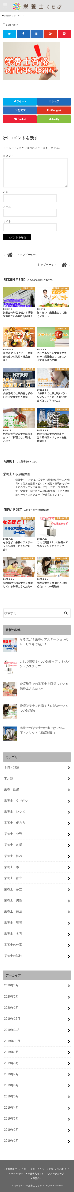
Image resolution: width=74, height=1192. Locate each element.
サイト (7, 221)
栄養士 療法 (13, 911)
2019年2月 (11, 1129)
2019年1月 (11, 1140)
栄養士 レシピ (14, 811)
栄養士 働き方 (14, 822)
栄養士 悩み (13, 856)
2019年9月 (11, 1052)
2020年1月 (11, 1007)
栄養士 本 (11, 867)
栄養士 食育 (13, 933)
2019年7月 (11, 1074)
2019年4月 (11, 1107)
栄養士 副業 (13, 844)
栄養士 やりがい (16, 800)
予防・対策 (11, 767)
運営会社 (37, 1178)
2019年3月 (11, 1118)
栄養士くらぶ (35, 1185)
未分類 (8, 778)
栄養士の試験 (13, 955)
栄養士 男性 (13, 900)
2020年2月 (11, 996)
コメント (8, 155)
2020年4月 (11, 985)
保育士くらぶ (37, 1169)
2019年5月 (11, 1096)
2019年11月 (12, 1029)
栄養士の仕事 (13, 944)
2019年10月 (12, 1041)
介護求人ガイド (36, 1174)
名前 (5, 191)
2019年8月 (11, 1063)
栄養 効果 (11, 789)
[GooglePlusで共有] (50, 34)
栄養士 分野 (13, 833)
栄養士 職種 (13, 922)
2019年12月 (12, 1018)
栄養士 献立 (13, 889)
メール (7, 206)
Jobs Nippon (16, 1174)
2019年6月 (11, 1085)
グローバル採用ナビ (58, 1169)
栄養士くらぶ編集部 (16, 474)
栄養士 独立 (13, 878)
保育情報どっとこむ (16, 1169)
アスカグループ (56, 1174)
